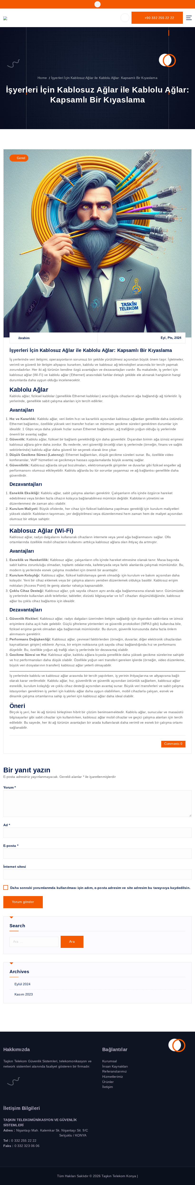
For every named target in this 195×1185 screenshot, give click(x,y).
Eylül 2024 (22, 984)
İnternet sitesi (14, 866)
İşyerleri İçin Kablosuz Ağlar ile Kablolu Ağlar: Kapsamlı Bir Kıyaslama (104, 78)
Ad (6, 825)
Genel (21, 158)
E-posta (10, 846)
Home (42, 78)
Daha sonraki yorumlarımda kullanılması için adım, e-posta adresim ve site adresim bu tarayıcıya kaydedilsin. (100, 888)
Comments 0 (173, 744)
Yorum (9, 787)
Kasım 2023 (24, 994)
